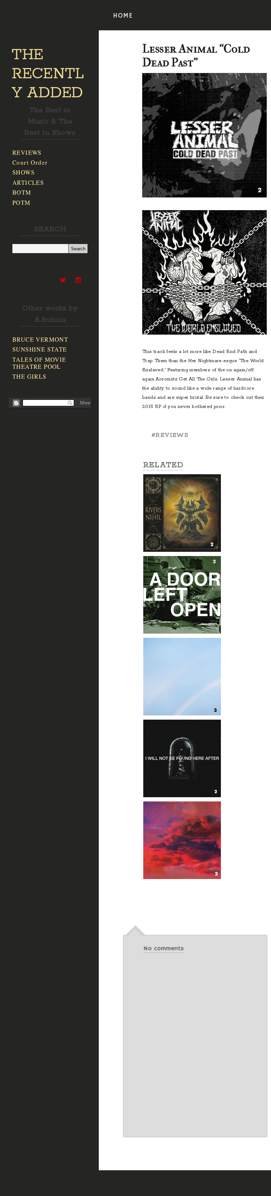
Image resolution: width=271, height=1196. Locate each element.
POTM (21, 203)
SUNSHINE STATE (39, 349)
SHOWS (23, 172)
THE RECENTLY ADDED (48, 74)
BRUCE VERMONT (40, 339)
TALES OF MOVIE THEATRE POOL (39, 363)
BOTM (21, 192)
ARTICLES (28, 182)
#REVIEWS (169, 435)
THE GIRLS (29, 376)
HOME (123, 16)
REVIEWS (27, 152)
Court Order (30, 162)
